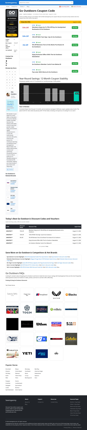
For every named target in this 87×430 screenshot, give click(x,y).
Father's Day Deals (75, 404)
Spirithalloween (10, 390)
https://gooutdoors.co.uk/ (12, 21)
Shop (12, 35)
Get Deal (75, 27)
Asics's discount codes (47, 265)
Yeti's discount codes (51, 267)
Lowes (7, 387)
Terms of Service (77, 427)
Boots (26, 373)
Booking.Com (28, 378)
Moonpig (27, 369)
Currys (26, 375)
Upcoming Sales (65, 6)
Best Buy (37, 369)
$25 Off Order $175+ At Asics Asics (29, 265)
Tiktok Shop (18, 375)
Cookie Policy (54, 402)
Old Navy (8, 373)
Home (7, 6)
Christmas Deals (74, 415)
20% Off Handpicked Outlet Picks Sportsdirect (36, 257)
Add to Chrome (77, 6)
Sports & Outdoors (27, 14)
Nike (7, 378)
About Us (27, 402)
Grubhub (8, 383)
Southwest (27, 371)
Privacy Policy (67, 427)
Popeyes (8, 381)
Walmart (17, 373)
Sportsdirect (18, 385)
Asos (36, 378)
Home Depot (18, 371)
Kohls (7, 375)
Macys (17, 369)
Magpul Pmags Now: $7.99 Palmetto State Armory (43, 259)
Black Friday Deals (74, 411)
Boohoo (17, 387)
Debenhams (38, 373)
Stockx (17, 381)
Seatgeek (8, 385)
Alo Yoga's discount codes (64, 263)
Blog (28, 6)
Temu (16, 378)
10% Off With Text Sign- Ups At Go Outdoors (46, 37)
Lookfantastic (18, 383)
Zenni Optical (18, 390)
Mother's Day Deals (75, 402)
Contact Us (41, 402)
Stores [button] (22, 6)
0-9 (12, 88)
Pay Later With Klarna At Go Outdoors (45, 72)
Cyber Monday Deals (75, 413)
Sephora (37, 375)
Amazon (8, 371)
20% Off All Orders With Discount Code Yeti (31, 267)
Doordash (8, 369)
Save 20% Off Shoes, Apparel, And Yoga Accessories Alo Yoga (38, 263)
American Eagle (39, 371)
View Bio (11, 169)
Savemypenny (11, 2)
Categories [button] (14, 6)
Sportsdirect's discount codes (59, 257)
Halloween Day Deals (75, 408)
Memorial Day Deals (75, 406)
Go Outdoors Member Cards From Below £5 (46, 64)
